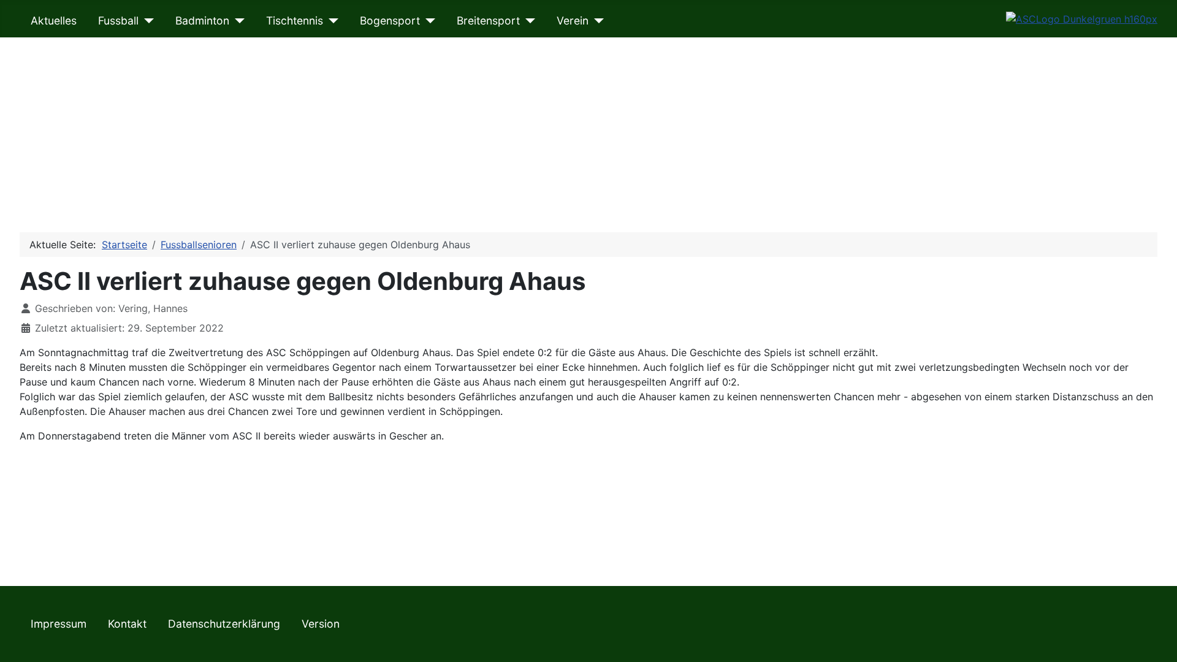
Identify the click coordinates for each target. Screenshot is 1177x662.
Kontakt (127, 623)
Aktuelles (54, 20)
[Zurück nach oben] (1155, 639)
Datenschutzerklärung (224, 623)
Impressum (58, 623)
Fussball (118, 20)
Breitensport (488, 20)
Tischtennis (294, 20)
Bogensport (390, 20)
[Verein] (596, 21)
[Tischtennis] (330, 21)
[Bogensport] (427, 21)
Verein (572, 20)
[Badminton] (237, 21)
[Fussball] (146, 21)
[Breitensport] (527, 21)
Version (321, 623)
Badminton (202, 20)
